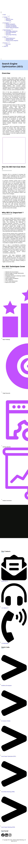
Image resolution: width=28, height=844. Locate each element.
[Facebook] (3, 835)
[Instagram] (10, 835)
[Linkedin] (6, 835)
